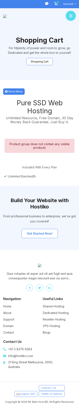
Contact (8, 332)
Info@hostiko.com (20, 356)
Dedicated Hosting (56, 313)
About (7, 313)
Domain (8, 326)
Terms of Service (51, 394)
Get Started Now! (39, 233)
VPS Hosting (51, 326)
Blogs (47, 332)
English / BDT (28, 394)
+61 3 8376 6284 (20, 349)
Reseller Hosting (54, 319)
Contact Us (48, 388)
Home (7, 306)
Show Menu (15, 91)
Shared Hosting (53, 306)
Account (68, 3)
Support (8, 319)
